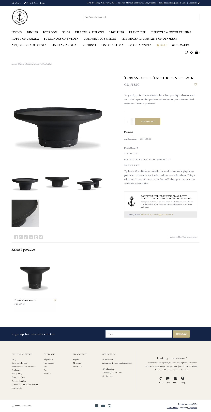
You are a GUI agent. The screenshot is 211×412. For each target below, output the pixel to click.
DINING (32, 32)
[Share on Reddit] (31, 237)
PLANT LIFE (137, 32)
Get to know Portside (19, 363)
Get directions (107, 376)
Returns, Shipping (19, 380)
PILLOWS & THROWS (89, 32)
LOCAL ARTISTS (112, 45)
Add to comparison (190, 237)
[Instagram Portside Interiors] (109, 406)
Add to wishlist (175, 237)
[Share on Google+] (21, 237)
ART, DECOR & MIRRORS (29, 45)
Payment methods (18, 377)
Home (14, 64)
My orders (77, 363)
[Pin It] (26, 237)
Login (42, 2)
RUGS (66, 32)
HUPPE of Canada (25, 38)
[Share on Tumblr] (36, 237)
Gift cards (181, 45)
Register (76, 359)
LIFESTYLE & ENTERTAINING (171, 32)
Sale (163, 45)
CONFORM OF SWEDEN (100, 38)
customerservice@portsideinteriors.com (117, 363)
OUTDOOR (89, 45)
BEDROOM (50, 32)
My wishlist (77, 366)
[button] (186, 52)
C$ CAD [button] (16, 2)
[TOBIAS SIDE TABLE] (35, 276)
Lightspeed (192, 407)
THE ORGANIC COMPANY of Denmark (149, 38)
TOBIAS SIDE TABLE (25, 300)
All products (48, 359)
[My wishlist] (191, 52)
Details (128, 132)
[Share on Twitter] (41, 237)
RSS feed (47, 373)
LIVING (17, 32)
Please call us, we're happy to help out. (156, 214)
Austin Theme (172, 407)
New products (49, 363)
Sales (45, 366)
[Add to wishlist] (195, 84)
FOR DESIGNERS (140, 45)
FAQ (13, 359)
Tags (45, 370)
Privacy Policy (17, 373)
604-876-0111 (110, 359)
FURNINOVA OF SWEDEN (61, 38)
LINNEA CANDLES (64, 45)
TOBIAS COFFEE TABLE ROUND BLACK (35, 64)
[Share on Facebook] (16, 237)
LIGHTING (116, 32)
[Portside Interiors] (45, 17)
